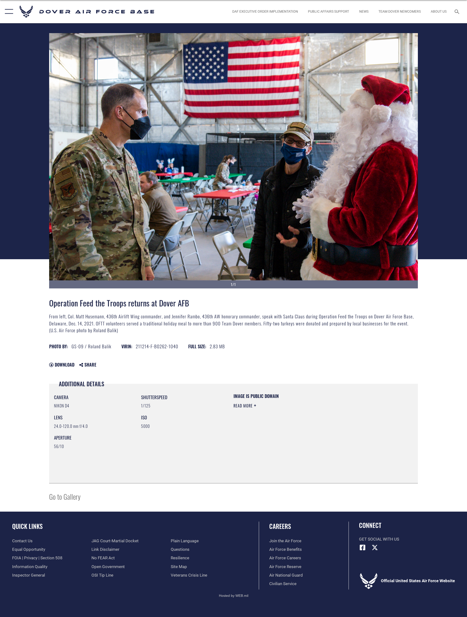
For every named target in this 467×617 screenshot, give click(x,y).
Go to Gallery (65, 496)
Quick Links (27, 526)
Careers (280, 526)
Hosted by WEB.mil (233, 596)
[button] (8, 11)
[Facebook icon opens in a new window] (362, 547)
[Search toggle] (457, 11)
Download (64, 364)
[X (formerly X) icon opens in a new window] (374, 547)
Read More (244, 406)
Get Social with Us (379, 539)
